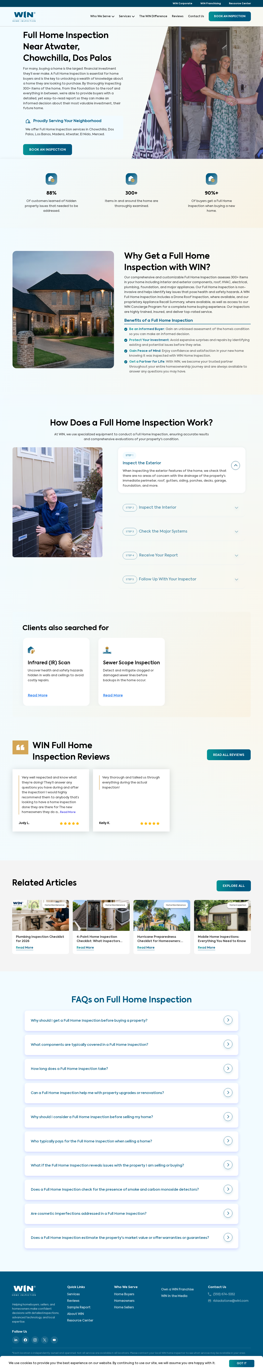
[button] (131, 1021)
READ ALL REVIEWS (228, 755)
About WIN (75, 1314)
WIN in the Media (174, 1296)
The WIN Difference (153, 16)
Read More (38, 695)
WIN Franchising (210, 4)
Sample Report (78, 1307)
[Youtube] (54, 1340)
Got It (242, 1363)
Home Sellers (124, 1307)
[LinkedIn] (15, 1340)
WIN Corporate (182, 4)
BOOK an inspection (229, 16)
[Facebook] (25, 1340)
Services (125, 16)
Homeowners (124, 1301)
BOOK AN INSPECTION (47, 149)
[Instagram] (35, 1340)
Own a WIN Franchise (177, 1289)
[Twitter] (44, 1340)
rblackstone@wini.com (231, 1301)
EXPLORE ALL (234, 886)
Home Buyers (124, 1294)
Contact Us (196, 16)
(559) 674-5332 (224, 1294)
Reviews (177, 16)
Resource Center (240, 4)
